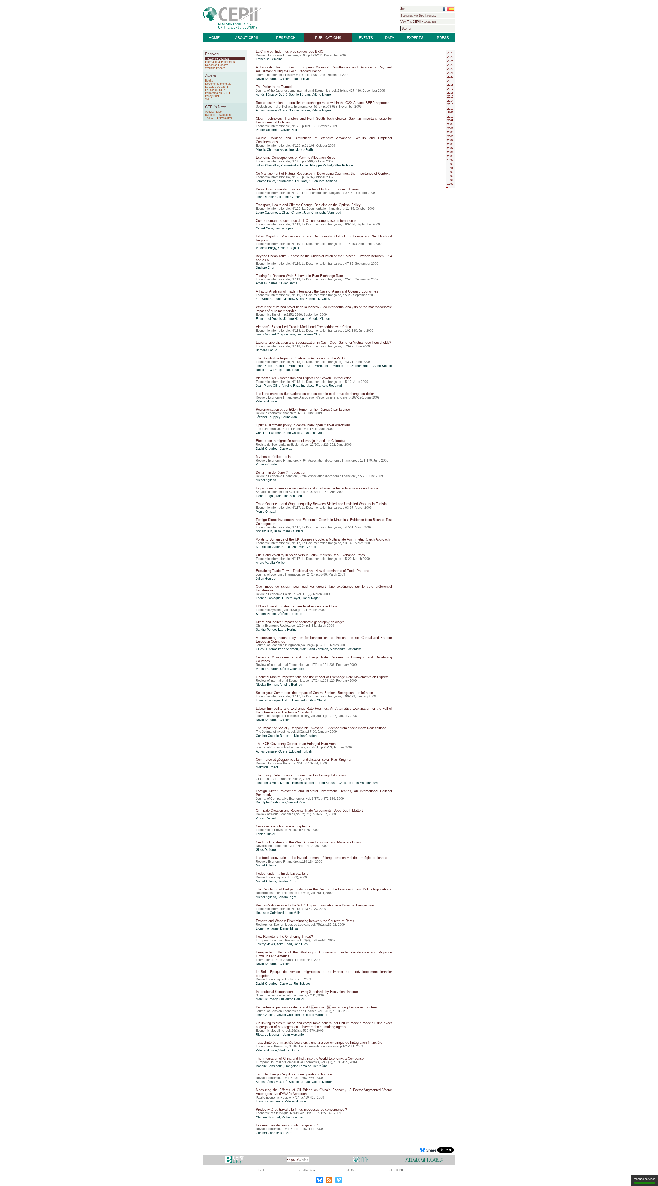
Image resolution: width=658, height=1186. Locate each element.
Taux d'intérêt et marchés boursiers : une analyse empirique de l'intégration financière (319, 1043)
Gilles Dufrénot (266, 649)
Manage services (644, 1178)
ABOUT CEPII (246, 38)
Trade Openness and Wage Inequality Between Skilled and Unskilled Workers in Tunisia (321, 504)
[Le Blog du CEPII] (234, 1159)
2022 (450, 68)
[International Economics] (423, 1159)
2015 (450, 96)
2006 (450, 132)
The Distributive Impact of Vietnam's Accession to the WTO (300, 358)
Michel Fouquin (292, 1117)
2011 (450, 112)
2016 (450, 92)
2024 (450, 61)
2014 (450, 100)
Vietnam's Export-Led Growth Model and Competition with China (303, 327)
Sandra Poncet (266, 614)
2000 (450, 156)
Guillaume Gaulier (291, 999)
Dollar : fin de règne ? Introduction (281, 472)
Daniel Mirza (289, 928)
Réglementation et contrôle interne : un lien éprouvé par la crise (303, 409)
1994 (450, 168)
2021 (450, 72)
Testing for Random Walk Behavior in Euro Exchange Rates (300, 276)
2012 (450, 108)
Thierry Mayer (265, 944)
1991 (450, 179)
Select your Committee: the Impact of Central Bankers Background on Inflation (314, 693)
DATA (389, 38)
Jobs (403, 9)
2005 (450, 136)
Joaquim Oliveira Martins (273, 783)
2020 (450, 76)
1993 (450, 171)
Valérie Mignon (322, 94)
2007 (450, 128)
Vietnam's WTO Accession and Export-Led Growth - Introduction (303, 378)
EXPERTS (415, 38)
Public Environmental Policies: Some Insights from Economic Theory (307, 189)
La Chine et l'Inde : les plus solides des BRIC (289, 52)
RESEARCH (286, 38)
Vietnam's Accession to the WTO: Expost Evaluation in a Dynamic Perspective (315, 905)
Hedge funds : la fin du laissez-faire (282, 873)
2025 (450, 56)
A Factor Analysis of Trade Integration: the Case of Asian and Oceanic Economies (317, 291)
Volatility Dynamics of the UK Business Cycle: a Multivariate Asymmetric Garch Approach (323, 539)
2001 (450, 152)
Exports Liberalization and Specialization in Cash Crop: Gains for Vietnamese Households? (323, 342)
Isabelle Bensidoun (269, 1066)
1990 (450, 183)
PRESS (443, 38)
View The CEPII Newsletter (418, 21)
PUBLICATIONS (328, 38)
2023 (450, 64)
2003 (450, 144)
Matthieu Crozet (267, 767)
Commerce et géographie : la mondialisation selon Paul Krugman (304, 760)
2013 (450, 104)
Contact (263, 1170)
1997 (450, 160)
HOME (214, 38)
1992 (450, 176)
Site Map (351, 1170)
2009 (450, 120)
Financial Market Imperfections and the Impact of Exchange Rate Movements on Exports (322, 677)
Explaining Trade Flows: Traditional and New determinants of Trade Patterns (312, 571)
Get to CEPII (395, 1170)
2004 (450, 140)
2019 (450, 80)
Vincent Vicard (297, 802)
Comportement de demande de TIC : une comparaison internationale (306, 221)
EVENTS (366, 38)
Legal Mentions (307, 1170)
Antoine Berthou (291, 684)
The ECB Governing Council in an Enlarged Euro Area (296, 744)
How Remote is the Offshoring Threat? (284, 937)
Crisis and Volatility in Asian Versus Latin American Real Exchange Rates (310, 555)
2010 (450, 116)
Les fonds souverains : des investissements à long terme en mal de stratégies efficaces (321, 858)
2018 (450, 84)
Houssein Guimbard (270, 913)
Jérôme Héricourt (295, 319)
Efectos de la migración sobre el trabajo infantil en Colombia (300, 441)
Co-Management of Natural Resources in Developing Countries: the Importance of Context (323, 173)
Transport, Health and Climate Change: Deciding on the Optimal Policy (308, 205)
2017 (450, 88)
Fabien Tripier (265, 834)
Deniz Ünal (320, 1066)
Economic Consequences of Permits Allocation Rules (295, 158)
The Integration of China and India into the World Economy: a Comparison (310, 1058)
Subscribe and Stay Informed (418, 15)
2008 (450, 124)
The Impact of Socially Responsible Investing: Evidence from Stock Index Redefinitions (321, 728)
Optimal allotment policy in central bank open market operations (303, 425)
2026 (450, 53)
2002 (450, 148)
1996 (450, 163)
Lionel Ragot (265, 496)
